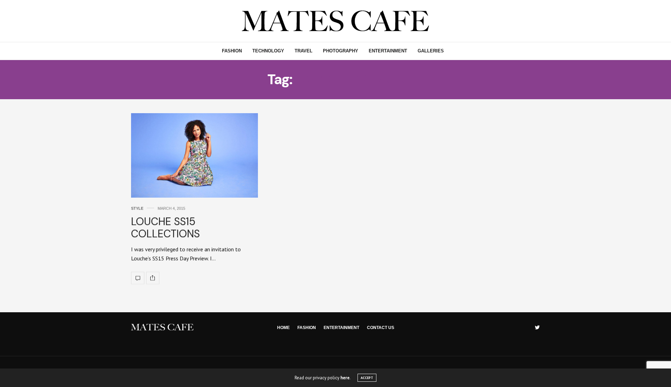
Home (283, 327)
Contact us (380, 327)
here (344, 378)
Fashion (232, 50)
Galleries (431, 50)
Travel (303, 50)
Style (137, 208)
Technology (268, 50)
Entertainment (388, 50)
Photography (340, 50)
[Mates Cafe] (336, 20)
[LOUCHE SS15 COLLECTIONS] (194, 155)
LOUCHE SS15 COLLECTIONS (165, 227)
